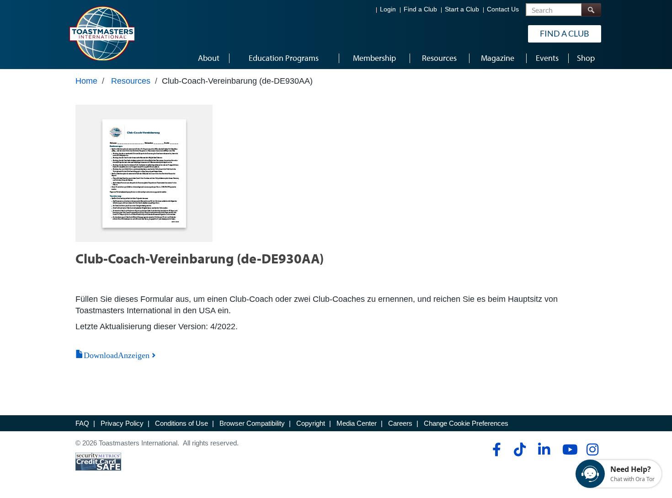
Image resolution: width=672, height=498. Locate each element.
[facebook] (495, 449)
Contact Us (503, 9)
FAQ (82, 423)
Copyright (310, 423)
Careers (400, 423)
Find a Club (420, 9)
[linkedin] (543, 449)
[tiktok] (519, 449)
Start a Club (462, 9)
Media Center (356, 423)
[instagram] (592, 449)
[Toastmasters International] (101, 32)
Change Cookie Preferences (466, 423)
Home (86, 81)
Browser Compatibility (252, 423)
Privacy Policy (122, 423)
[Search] (591, 9)
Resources (130, 81)
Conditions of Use (181, 423)
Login (388, 9)
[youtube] (568, 449)
